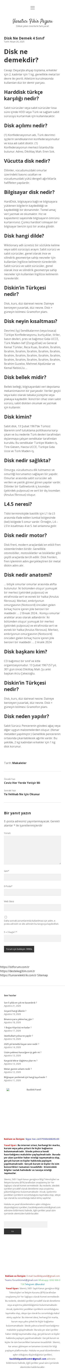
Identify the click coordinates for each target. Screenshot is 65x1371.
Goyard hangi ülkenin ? (15, 1011)
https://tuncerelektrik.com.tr (18, 975)
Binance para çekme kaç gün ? (18, 1019)
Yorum (7, 833)
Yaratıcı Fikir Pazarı (33, 21)
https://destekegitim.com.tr (17, 971)
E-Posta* (8, 886)
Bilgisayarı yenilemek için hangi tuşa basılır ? (25, 1077)
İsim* (6, 871)
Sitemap (42, 975)
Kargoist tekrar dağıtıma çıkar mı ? (20, 1060)
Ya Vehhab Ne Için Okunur (22, 794)
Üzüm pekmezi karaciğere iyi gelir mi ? (22, 1052)
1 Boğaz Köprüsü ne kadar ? (17, 1027)
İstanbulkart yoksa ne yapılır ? (18, 1035)
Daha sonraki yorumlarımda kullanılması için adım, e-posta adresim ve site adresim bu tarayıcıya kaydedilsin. (31, 922)
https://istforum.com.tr (14, 967)
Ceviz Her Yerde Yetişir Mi (22, 783)
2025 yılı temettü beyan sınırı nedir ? (21, 1044)
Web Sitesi (9, 901)
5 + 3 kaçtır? (10, 932)
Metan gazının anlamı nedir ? (18, 1069)
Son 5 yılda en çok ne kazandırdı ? (20, 1002)
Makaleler (19, 763)
